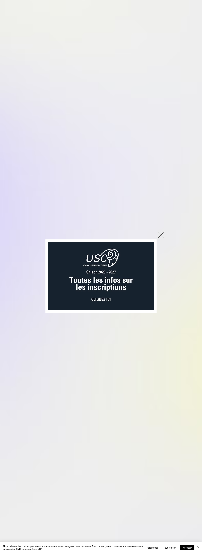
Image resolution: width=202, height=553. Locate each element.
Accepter (187, 547)
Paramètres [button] (152, 547)
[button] (161, 235)
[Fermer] (198, 547)
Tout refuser (169, 547)
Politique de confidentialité (29, 549)
